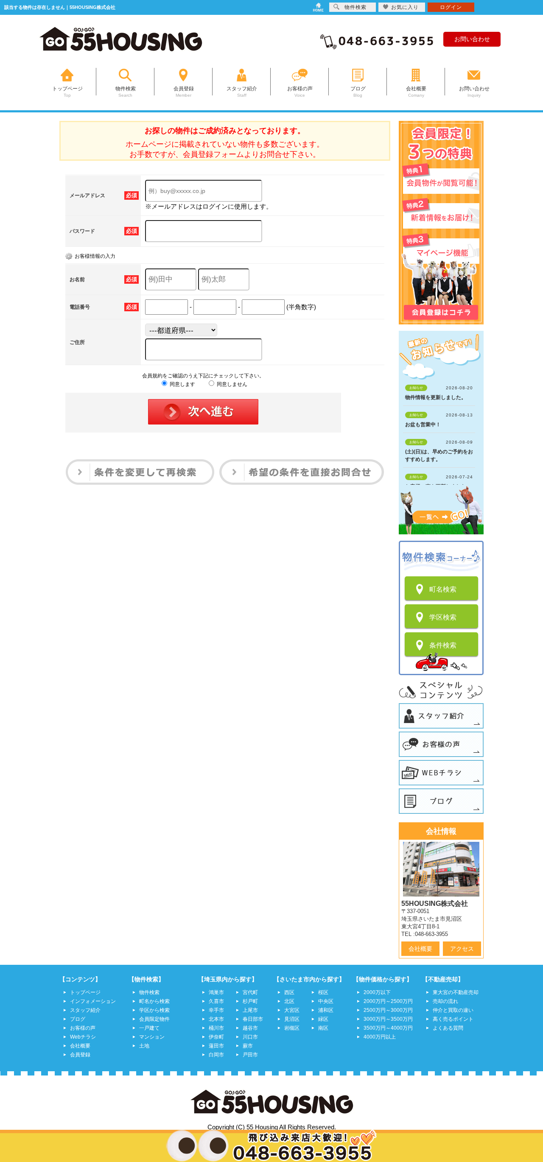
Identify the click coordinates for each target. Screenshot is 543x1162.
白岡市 (216, 1055)
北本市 (216, 1019)
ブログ (77, 1019)
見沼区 (291, 1019)
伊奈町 (216, 1037)
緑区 (323, 1019)
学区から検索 (154, 1010)
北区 (289, 1001)
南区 (323, 1028)
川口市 (250, 1037)
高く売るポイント (453, 1019)
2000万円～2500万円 (388, 1001)
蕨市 (248, 1046)
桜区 (323, 992)
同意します (181, 384)
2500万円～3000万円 (388, 1010)
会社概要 (420, 948)
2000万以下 (377, 992)
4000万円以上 (380, 1037)
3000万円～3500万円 (388, 1019)
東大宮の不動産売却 (456, 992)
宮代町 (250, 992)
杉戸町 (250, 1001)
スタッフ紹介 (85, 1010)
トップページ (85, 992)
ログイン (451, 7)
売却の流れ (445, 1001)
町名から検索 (154, 1001)
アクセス (462, 948)
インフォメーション (93, 1001)
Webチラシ (83, 1037)
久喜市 (216, 1001)
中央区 (325, 1001)
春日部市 (253, 1019)
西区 (289, 992)
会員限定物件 (154, 1019)
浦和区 (325, 1010)
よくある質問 (448, 1028)
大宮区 (291, 1010)
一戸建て (149, 1028)
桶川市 (216, 1028)
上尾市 (250, 1010)
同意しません (231, 384)
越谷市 (250, 1028)
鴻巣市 (216, 992)
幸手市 (216, 1010)
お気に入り (405, 7)
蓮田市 (216, 1046)
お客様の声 (82, 1028)
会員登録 (80, 1055)
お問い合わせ (472, 39)
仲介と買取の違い (453, 1010)
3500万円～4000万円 (388, 1028)
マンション (152, 1037)
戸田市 (250, 1055)
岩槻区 (291, 1028)
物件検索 (149, 992)
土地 (144, 1046)
